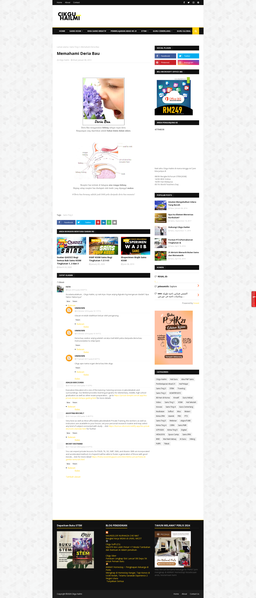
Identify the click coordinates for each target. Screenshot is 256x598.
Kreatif (176, 397)
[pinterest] (198, 2)
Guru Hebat (187, 397)
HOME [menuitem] (62, 31)
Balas (68, 301)
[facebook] (184, 2)
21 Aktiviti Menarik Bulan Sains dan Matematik (183, 254)
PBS (179, 416)
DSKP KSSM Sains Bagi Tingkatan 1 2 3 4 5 (100, 259)
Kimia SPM (160, 416)
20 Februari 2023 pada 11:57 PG (80, 385)
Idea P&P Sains (187, 379)
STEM (172, 388)
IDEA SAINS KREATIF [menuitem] (96, 31)
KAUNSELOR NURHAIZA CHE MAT (122, 535)
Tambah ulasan (73, 476)
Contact (76, 2)
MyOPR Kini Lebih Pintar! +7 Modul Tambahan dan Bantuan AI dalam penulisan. (128, 548)
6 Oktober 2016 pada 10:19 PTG (89, 333)
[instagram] (193, 2)
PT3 (186, 416)
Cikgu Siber (111, 555)
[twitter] (188, 2)
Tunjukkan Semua (115, 581)
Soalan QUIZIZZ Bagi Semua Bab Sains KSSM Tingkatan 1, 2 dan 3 (69, 260)
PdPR (158, 443)
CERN (172, 425)
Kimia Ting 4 (161, 425)
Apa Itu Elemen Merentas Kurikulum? (180, 216)
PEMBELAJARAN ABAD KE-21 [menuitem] (124, 31)
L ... (156, 281)
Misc (179, 411)
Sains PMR (182, 425)
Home (59, 2)
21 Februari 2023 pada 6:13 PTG (80, 447)
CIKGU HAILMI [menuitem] (65, 37)
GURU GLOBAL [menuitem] (184, 31)
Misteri (187, 411)
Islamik (171, 416)
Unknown (80, 308)
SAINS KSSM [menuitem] (75, 31)
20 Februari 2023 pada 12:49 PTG (80, 416)
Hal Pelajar (183, 384)
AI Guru (183, 439)
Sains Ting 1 (170, 402)
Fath (68, 287)
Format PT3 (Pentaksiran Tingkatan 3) (180, 241)
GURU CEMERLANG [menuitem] (162, 31)
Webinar (173, 420)
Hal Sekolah (191, 402)
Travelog (181, 388)
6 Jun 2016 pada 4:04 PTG (77, 290)
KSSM (180, 402)
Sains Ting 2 (75, 47)
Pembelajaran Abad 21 (165, 384)
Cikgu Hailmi (64, 60)
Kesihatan (160, 411)
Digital (184, 430)
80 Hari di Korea (163, 397)
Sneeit (196, 303)
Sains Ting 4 (171, 407)
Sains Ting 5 (161, 420)
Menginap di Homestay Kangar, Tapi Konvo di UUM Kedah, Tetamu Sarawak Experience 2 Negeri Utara (128, 575)
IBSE (158, 439)
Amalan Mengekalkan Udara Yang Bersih (182, 203)
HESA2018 (160, 434)
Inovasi (159, 407)
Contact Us (194, 594)
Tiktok (166, 443)
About (67, 2)
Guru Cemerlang (186, 407)
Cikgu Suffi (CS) (113, 544)
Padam (75, 301)
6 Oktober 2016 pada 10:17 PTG (89, 311)
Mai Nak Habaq (169, 439)
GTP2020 (160, 430)
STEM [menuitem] (144, 31)
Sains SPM (187, 434)
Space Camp (173, 434)
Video (158, 402)
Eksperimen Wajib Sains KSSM (133, 259)
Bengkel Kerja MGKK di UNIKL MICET (124, 538)
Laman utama (62, 47)
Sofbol (170, 411)
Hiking (192, 439)
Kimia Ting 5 (172, 430)
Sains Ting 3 (161, 388)
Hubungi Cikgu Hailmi (179, 227)
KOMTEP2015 (175, 393)
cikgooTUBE (185, 420)
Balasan (71, 305)
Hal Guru (174, 379)
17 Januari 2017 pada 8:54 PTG (88, 359)
